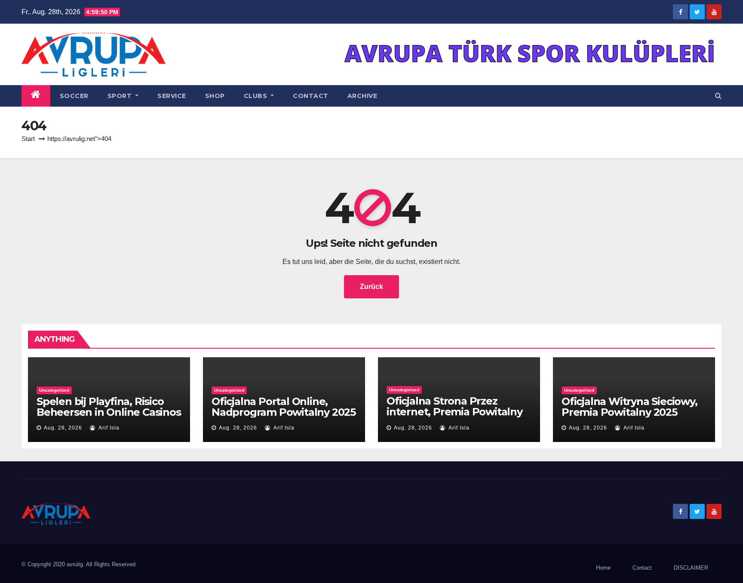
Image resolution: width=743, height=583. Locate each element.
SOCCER (74, 96)
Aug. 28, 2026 (63, 428)
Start (28, 138)
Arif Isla (108, 428)
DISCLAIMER (691, 568)
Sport (120, 96)
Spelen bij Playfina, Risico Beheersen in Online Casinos (109, 406)
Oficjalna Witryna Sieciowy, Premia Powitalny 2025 (629, 406)
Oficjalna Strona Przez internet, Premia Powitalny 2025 (454, 412)
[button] (718, 95)
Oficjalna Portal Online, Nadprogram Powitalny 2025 (284, 406)
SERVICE (171, 96)
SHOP (215, 96)
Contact (311, 96)
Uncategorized (54, 390)
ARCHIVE (362, 96)
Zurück (371, 286)
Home (603, 568)
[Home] (35, 96)
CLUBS (256, 96)
